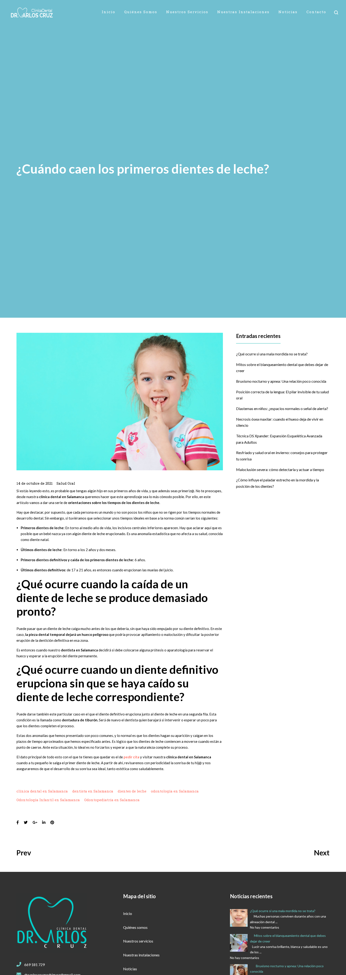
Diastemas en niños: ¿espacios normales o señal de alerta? (282, 408)
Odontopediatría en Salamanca (112, 799)
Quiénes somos (140, 11)
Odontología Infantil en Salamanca (48, 799)
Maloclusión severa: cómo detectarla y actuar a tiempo (280, 469)
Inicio (108, 11)
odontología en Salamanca (175, 791)
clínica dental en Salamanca (42, 791)
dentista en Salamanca (92, 791)
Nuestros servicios (187, 11)
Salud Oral (65, 483)
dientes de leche (132, 791)
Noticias (288, 11)
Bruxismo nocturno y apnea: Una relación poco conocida (281, 381)
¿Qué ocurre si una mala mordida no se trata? (272, 354)
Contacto (316, 11)
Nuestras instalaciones (243, 11)
